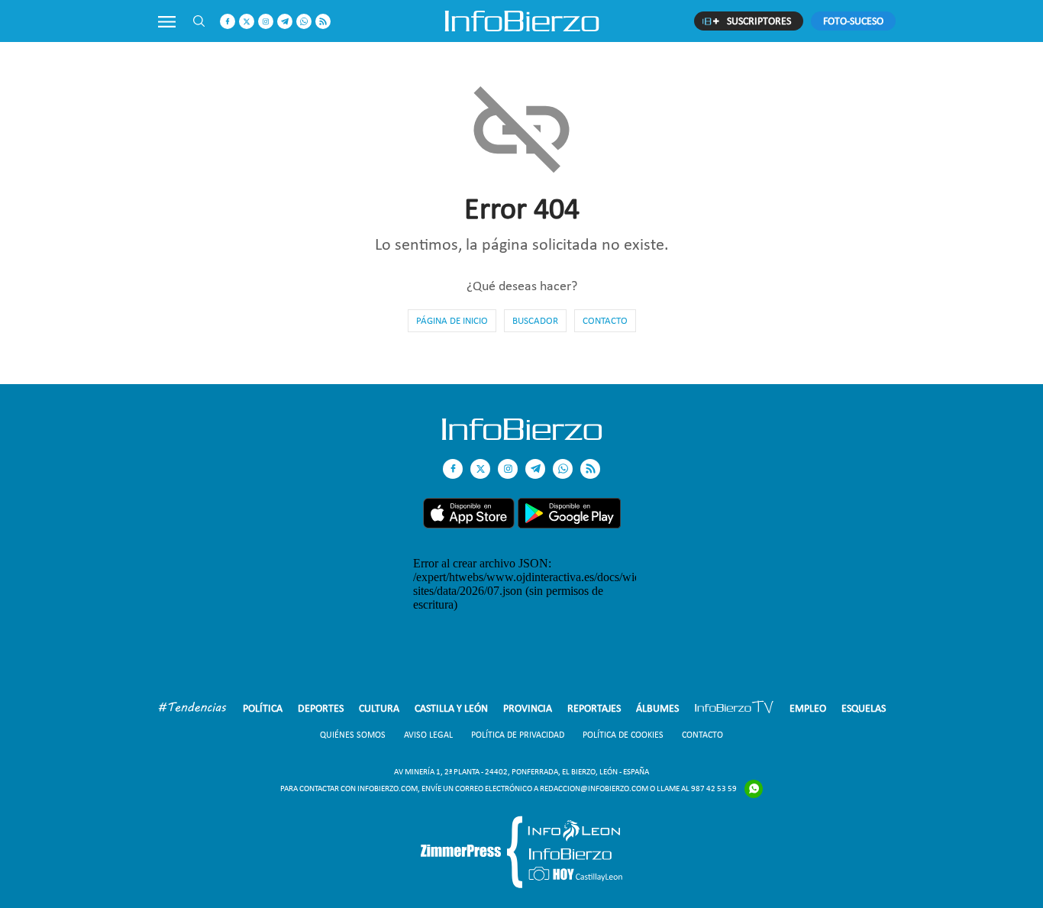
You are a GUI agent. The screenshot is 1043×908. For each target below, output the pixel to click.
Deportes (321, 708)
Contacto (605, 320)
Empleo (808, 708)
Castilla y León (451, 708)
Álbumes (657, 708)
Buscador (535, 320)
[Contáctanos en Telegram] (284, 21)
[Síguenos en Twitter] (246, 21)
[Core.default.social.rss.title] (323, 21)
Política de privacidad (517, 734)
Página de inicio (452, 320)
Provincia (527, 708)
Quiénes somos (353, 734)
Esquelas (863, 708)
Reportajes (594, 708)
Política (263, 708)
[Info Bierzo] (521, 435)
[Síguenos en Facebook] (227, 21)
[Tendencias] (192, 709)
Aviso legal (428, 734)
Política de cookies (623, 734)
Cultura (379, 708)
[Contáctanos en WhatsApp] (304, 21)
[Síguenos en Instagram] (265, 21)
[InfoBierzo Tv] (734, 709)
